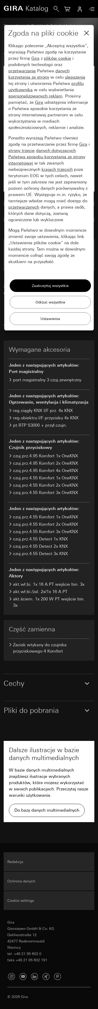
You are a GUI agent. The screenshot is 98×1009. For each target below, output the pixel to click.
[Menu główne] (90, 9)
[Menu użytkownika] (80, 9)
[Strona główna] (29, 9)
